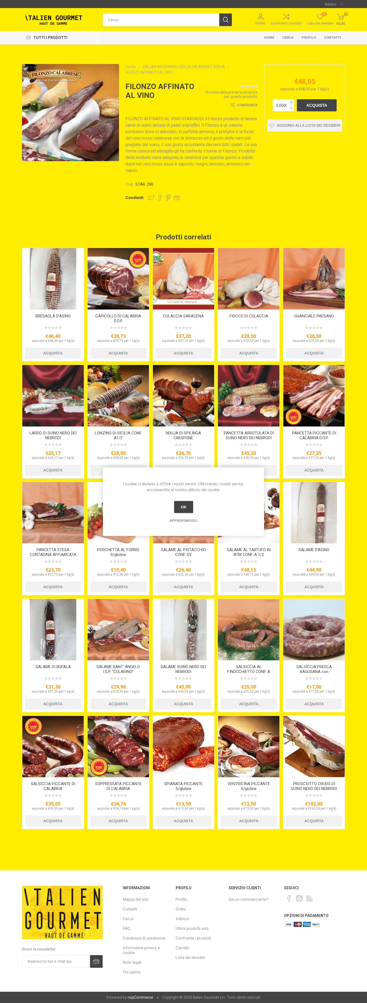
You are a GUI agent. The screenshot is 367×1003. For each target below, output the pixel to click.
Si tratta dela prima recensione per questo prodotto (232, 94)
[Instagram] (299, 898)
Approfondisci (183, 520)
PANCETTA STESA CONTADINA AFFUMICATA (53, 552)
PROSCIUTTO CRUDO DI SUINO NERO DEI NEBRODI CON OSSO (314, 788)
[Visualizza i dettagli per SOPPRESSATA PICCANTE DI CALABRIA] (118, 746)
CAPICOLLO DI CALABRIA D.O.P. (118, 318)
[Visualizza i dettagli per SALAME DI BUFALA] (53, 629)
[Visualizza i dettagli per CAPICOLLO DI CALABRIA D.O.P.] (118, 279)
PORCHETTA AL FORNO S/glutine (118, 552)
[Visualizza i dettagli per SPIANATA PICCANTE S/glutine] (183, 746)
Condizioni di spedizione (144, 938)
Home (269, 38)
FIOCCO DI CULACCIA (248, 316)
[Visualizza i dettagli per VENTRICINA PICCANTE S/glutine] (248, 746)
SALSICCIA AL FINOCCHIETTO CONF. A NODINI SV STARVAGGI (248, 671)
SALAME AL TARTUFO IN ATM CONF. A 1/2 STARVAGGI (249, 554)
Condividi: (134, 197)
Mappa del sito (136, 899)
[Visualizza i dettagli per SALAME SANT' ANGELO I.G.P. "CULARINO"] (118, 629)
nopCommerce (140, 997)
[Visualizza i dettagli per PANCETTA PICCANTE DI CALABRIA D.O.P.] (314, 396)
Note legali (132, 962)
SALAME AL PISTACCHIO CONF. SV (183, 552)
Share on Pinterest (168, 198)
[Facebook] (289, 898)
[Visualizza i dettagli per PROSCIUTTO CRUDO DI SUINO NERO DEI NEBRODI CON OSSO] (314, 746)
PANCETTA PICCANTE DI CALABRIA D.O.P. (314, 435)
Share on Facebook (160, 198)
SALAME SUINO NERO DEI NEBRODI (183, 669)
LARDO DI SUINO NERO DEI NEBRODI (53, 435)
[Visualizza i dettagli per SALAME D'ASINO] (314, 513)
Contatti (332, 38)
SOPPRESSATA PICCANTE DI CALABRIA (118, 786)
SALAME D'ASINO (313, 549)
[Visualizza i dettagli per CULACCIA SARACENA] (183, 279)
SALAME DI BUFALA (53, 666)
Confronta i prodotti (286, 23)
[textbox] (161, 19)
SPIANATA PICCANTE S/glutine (183, 786)
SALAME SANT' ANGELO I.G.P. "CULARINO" (118, 669)
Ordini (181, 909)
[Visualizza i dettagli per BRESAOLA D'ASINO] (53, 279)
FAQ (126, 928)
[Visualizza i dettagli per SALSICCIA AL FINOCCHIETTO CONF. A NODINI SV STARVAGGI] (248, 629)
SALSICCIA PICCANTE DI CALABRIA (53, 786)
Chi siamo (132, 972)
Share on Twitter (151, 198)
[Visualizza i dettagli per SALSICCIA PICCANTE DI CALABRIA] (53, 746)
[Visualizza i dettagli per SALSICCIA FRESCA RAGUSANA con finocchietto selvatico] (314, 629)
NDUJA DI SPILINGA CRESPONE (183, 435)
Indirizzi (182, 918)
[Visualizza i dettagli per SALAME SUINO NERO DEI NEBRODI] (183, 629)
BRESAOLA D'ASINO (53, 316)
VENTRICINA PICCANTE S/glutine (249, 786)
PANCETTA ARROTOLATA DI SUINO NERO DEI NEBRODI (249, 435)
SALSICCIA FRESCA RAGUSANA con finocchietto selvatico (314, 671)
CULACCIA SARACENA (183, 316)
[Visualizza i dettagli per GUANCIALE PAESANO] (314, 279)
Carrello (182, 947)
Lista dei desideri (190, 957)
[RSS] (309, 898)
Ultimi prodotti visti (192, 928)
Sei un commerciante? (248, 899)
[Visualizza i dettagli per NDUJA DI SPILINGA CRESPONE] (183, 396)
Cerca (288, 38)
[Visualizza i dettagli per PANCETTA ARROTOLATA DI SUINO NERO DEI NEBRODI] (248, 396)
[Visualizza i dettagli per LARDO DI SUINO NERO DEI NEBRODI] (53, 396)
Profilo (260, 23)
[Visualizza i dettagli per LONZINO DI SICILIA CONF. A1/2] (118, 396)
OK (183, 507)
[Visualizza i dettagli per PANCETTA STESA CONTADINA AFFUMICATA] (53, 513)
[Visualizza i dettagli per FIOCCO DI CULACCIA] (248, 279)
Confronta (247, 105)
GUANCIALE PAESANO (314, 316)
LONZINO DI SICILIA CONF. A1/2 (118, 435)
